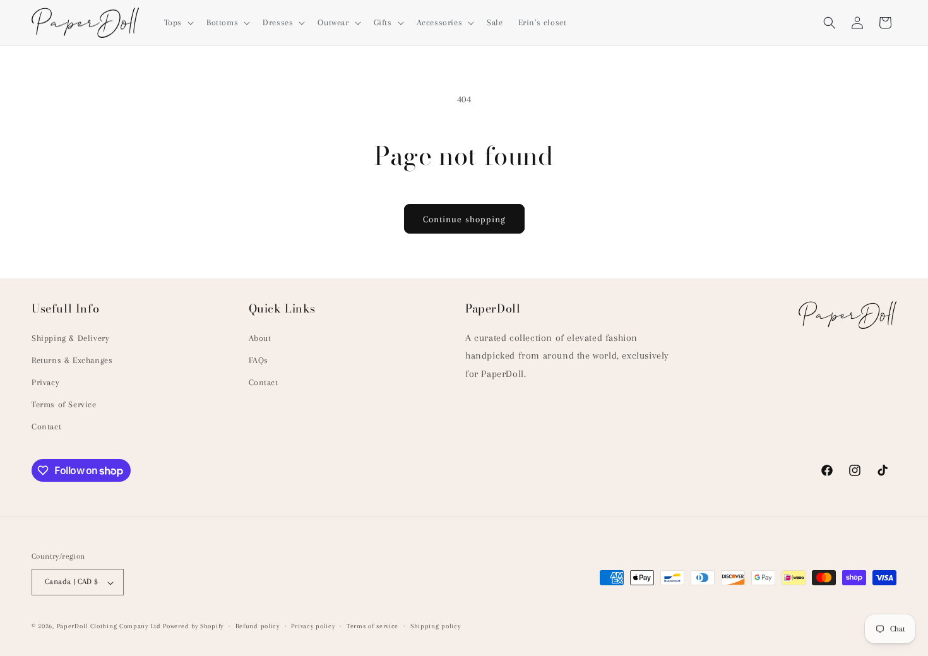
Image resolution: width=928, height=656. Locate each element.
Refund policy (257, 626)
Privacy (45, 382)
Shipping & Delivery (70, 337)
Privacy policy (313, 626)
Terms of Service (64, 404)
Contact (46, 426)
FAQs (258, 359)
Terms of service (372, 626)
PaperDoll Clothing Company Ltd (109, 627)
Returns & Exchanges (72, 359)
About (260, 337)
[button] (178, 22)
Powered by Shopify (193, 627)
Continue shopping (464, 219)
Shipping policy (435, 626)
